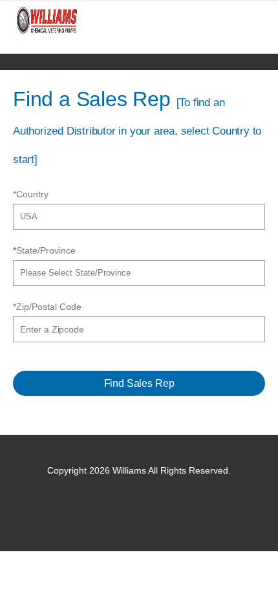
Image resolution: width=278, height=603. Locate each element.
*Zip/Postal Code (47, 307)
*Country (30, 194)
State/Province (44, 250)
